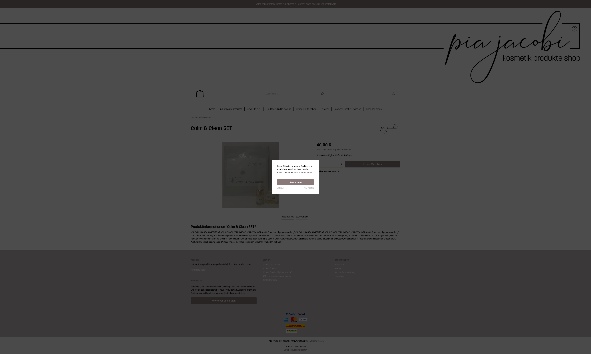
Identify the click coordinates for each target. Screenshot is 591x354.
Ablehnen (280, 188)
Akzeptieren (295, 182)
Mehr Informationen (303, 172)
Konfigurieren (309, 188)
